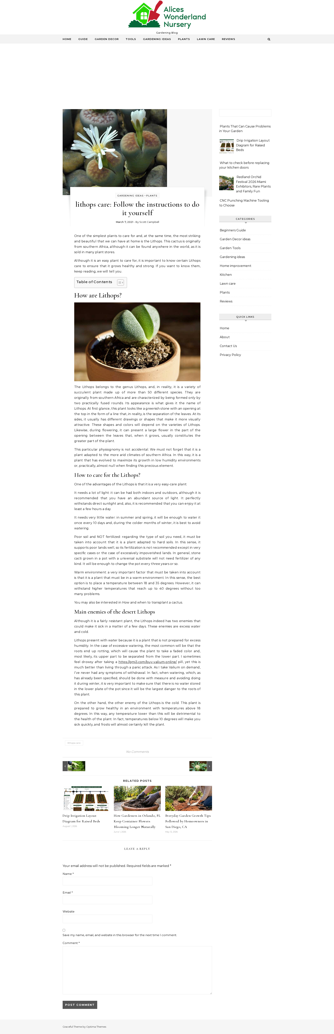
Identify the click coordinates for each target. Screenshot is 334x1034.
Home (67, 39)
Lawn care (206, 39)
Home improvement (235, 266)
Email (68, 892)
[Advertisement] (167, 80)
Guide (83, 39)
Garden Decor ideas (235, 239)
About (225, 337)
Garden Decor (107, 39)
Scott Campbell (149, 221)
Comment (71, 943)
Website (68, 911)
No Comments (137, 752)
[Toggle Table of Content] (118, 282)
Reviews (228, 39)
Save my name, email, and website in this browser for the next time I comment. (120, 935)
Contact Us (228, 346)
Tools (131, 39)
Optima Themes (96, 1026)
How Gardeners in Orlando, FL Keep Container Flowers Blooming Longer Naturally (137, 821)
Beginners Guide (233, 230)
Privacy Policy (230, 355)
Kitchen (226, 275)
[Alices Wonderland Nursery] (167, 15)
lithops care (74, 742)
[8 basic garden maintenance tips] (71, 766)
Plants (184, 39)
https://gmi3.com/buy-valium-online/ (147, 662)
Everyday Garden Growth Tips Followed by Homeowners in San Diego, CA (188, 821)
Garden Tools (230, 248)
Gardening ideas (157, 39)
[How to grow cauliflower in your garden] (203, 766)
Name (68, 874)
